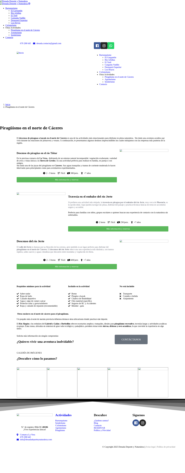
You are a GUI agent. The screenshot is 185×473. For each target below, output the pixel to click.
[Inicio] (20, 53)
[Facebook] (97, 45)
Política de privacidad (166, 447)
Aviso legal (150, 447)
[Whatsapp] (110, 45)
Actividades (63, 415)
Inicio (7, 104)
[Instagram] (104, 45)
